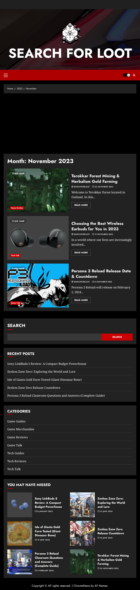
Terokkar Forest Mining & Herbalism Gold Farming (95, 178)
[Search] (134, 75)
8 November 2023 (103, 282)
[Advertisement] (70, 122)
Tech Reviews (16, 461)
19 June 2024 (43, 540)
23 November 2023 (104, 187)
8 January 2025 (45, 511)
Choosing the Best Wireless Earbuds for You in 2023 (97, 226)
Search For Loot (70, 53)
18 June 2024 (106, 538)
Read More (81, 205)
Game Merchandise (20, 429)
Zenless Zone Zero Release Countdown (33, 388)
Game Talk (15, 303)
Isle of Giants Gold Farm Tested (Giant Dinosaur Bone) (44, 380)
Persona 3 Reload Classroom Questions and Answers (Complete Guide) (56, 396)
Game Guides (17, 208)
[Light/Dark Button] (126, 75)
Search (16, 325)
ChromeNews (81, 586)
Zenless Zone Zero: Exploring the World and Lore (41, 372)
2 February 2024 (45, 570)
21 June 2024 (106, 511)
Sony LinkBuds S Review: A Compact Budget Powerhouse (46, 364)
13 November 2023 (104, 234)
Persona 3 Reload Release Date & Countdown (101, 273)
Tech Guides (15, 453)
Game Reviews (17, 437)
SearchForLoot (82, 187)
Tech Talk (15, 255)
